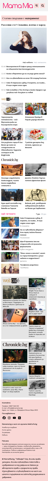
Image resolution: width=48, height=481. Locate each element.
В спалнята (24, 226)
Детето (23, 261)
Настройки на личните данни (13, 452)
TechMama (24, 268)
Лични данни (6, 430)
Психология (24, 238)
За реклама (6, 432)
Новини (5, 435)
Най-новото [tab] (28, 62)
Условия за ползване (9, 427)
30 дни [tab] (43, 214)
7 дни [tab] (38, 214)
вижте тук (30, 450)
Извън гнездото (26, 249)
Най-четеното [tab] (40, 62)
